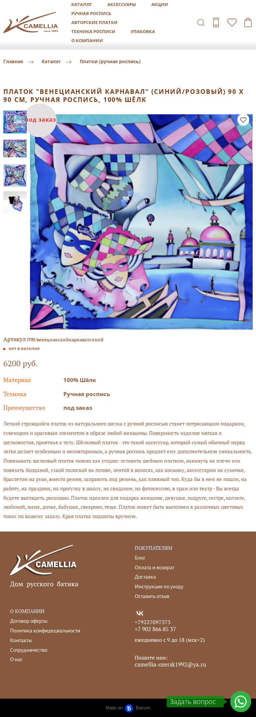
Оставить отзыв (152, 596)
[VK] (140, 613)
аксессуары (121, 4)
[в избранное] (243, 120)
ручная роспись (91, 13)
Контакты (21, 640)
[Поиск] (201, 22)
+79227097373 (153, 622)
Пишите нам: (151, 657)
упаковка (143, 31)
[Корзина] (248, 22)
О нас (16, 659)
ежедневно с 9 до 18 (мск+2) (170, 639)
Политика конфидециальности (45, 630)
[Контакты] (216, 22)
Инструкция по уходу (159, 586)
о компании (87, 40)
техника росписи (93, 31)
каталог (81, 4)
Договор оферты (28, 621)
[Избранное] (232, 22)
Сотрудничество (28, 650)
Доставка (145, 577)
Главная (13, 61)
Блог (140, 558)
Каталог (51, 61)
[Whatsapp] (240, 701)
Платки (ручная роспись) (110, 61)
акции (159, 4)
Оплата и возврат (154, 567)
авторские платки (94, 22)
